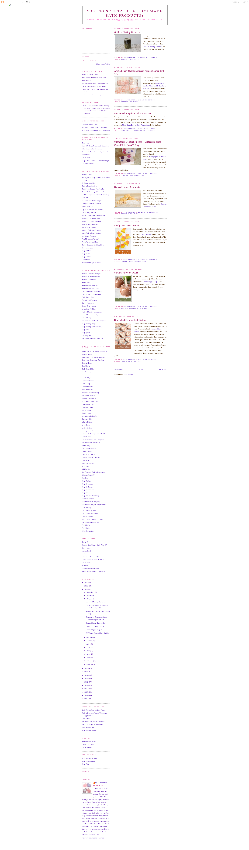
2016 (86, 668)
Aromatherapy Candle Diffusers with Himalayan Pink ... (97, 606)
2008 (86, 695)
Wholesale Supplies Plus (90, 522)
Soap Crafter (101, 783)
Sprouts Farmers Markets (90, 568)
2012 (86, 682)
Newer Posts (118, 369)
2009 (86, 692)
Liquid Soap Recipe (89, 212)
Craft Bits (85, 197)
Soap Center (86, 253)
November (90, 595)
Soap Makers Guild (88, 761)
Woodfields (86, 525)
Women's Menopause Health (92, 262)
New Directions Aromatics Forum (93, 721)
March (89, 657)
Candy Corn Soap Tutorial (126, 225)
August (89, 640)
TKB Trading (86, 507)
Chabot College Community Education (95, 146)
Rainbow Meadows (88, 463)
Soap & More (86, 251)
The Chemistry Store (89, 510)
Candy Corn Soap (146, 234)
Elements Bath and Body (90, 392)
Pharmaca (85, 565)
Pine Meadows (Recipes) (90, 239)
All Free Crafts (87, 174)
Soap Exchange (87, 487)
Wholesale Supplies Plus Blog (92, 338)
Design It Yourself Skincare (91, 203)
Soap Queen (86, 332)
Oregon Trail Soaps (88, 454)
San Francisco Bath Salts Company (94, 472)
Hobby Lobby (87, 413)
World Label (86, 528)
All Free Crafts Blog (89, 279)
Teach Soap (86, 259)
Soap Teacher (86, 256)
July (88, 644)
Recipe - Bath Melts (129, 214)
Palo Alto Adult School (90, 124)
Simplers (85, 478)
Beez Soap (85, 143)
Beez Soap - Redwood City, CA (93, 360)
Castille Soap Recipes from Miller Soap (95, 195)
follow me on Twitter (103, 64)
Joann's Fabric (87, 551)
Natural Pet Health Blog (90, 315)
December (90, 592)
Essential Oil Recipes (89, 300)
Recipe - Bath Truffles (131, 361)
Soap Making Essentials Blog (92, 326)
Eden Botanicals (87, 389)
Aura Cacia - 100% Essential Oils (93, 357)
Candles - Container (130, 102)
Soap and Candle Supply (90, 495)
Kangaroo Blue (87, 419)
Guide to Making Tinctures (127, 32)
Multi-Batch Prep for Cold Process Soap (133, 113)
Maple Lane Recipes (89, 227)
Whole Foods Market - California (93, 571)
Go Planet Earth (87, 407)
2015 (86, 672)
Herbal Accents (87, 410)
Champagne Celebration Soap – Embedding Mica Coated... (97, 618)
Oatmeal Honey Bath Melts (127, 186)
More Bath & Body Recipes (91, 233)
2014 (86, 675)
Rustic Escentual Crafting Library (93, 245)
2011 (86, 685)
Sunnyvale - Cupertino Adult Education (96, 130)
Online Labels (87, 451)
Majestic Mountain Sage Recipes (93, 215)
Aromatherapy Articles (90, 285)
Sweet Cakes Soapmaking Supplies (94, 504)
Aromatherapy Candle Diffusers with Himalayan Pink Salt (139, 72)
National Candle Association (92, 312)
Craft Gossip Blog (88, 297)
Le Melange (86, 425)
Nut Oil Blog (86, 318)
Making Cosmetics (88, 431)
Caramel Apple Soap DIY (126, 272)
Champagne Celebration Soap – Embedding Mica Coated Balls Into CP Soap (137, 143)
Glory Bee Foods (88, 404)
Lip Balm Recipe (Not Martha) (92, 209)
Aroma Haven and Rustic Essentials (94, 351)
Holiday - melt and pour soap (133, 261)
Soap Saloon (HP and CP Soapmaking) (95, 160)
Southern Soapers (88, 498)
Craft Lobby (86, 383)
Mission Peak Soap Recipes (91, 230)
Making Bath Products (90, 224)
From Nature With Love (90, 401)
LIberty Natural (87, 422)
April (89, 654)
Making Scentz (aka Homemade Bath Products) (125, 13)
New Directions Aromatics (91, 442)
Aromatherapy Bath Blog (90, 288)
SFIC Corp (85, 466)
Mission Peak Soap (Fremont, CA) (93, 434)
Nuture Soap (86, 445)
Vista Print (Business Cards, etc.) (93, 519)
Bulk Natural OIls (88, 369)
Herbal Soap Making (89, 306)
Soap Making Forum (89, 730)
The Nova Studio (88, 163)
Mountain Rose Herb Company (93, 439)
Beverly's (85, 542)
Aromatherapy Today (89, 741)
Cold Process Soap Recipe (132, 175)
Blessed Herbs (87, 363)
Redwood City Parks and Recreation (94, 127)
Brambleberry (86, 366)
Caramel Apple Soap (149, 281)
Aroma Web (86, 282)
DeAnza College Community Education (96, 152)
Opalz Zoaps (86, 157)
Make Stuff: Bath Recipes (91, 218)
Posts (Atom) (128, 374)
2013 (86, 678)
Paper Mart (85, 460)
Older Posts (163, 369)
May (88, 650)
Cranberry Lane (87, 386)
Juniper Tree (86, 554)
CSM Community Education (92, 149)
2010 (86, 688)
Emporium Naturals (88, 395)
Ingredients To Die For (89, 416)
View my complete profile (93, 838)
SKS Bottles (86, 469)
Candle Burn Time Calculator (92, 291)
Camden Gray (86, 372)
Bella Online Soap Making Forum (93, 710)
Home (141, 369)
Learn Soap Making (89, 309)
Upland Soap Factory (89, 516)
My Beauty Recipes (89, 236)
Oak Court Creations (89, 448)
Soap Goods (86, 492)
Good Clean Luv (87, 206)
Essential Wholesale (89, 398)
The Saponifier (87, 747)
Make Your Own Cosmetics (91, 221)
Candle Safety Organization (91, 294)
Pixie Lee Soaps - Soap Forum (92, 724)
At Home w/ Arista (88, 183)
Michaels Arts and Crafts (90, 557)
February (90, 661)
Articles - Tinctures (130, 59)
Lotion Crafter (87, 428)
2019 (86, 582)
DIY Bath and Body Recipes (92, 200)
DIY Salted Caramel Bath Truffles (130, 319)
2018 (86, 586)
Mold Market (86, 436)
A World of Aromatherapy (91, 276)
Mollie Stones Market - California (93, 560)
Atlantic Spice (87, 354)
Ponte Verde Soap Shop (90, 242)
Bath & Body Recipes (89, 186)
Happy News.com (88, 303)
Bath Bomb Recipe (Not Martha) (93, 189)
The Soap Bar (86, 335)
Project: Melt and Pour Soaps (134, 308)
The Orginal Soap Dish (90, 513)
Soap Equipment (87, 484)
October (89, 599)
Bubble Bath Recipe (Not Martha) (93, 192)
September (90, 637)
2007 (86, 699)
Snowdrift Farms (87, 248)
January (89, 664)
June (88, 647)
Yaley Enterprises (88, 531)
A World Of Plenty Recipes (91, 273)
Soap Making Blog (88, 323)
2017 (86, 589)
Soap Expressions (88, 490)
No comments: (152, 57)
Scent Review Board (89, 727)
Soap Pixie (85, 329)
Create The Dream (88, 744)
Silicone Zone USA (88, 475)
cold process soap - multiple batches (138, 130)
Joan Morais (86, 154)
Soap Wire (85, 764)
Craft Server (86, 718)
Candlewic (85, 375)
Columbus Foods (88, 381)
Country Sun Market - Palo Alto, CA (94, 545)
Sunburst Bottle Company (91, 501)
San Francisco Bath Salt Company (94, 320)
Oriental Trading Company (91, 457)
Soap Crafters (86, 481)
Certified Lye (86, 378)
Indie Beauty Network (89, 758)
